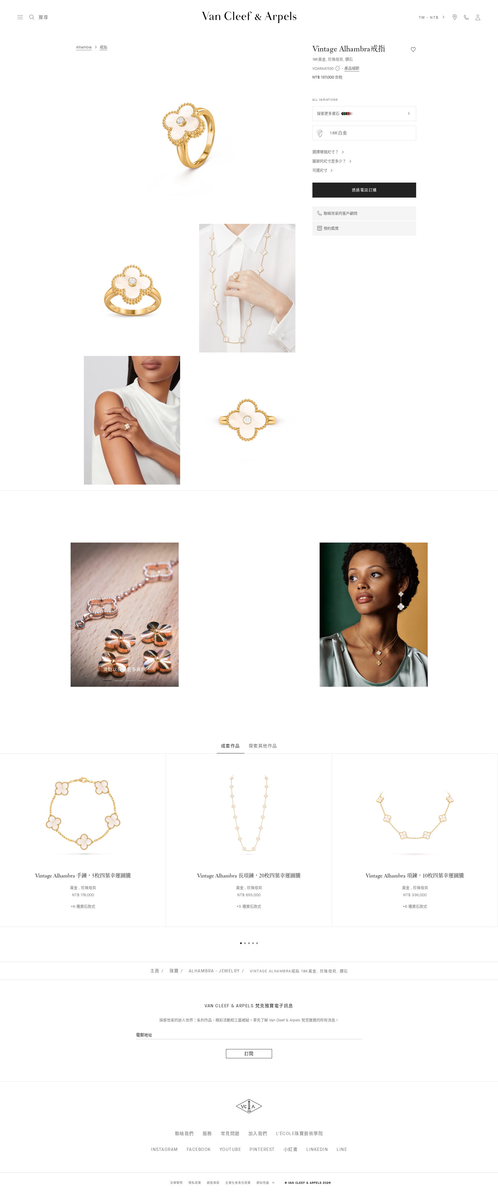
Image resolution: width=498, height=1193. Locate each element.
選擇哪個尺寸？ (325, 151)
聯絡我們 (184, 1133)
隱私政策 (194, 1183)
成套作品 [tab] (230, 746)
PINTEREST (262, 1149)
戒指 (103, 47)
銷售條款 (213, 1183)
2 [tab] (118, 680)
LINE (342, 1149)
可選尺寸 (319, 170)
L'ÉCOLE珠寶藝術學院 (299, 1133)
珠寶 (174, 971)
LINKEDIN (317, 1149)
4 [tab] (141, 680)
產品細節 (351, 68)
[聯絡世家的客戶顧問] (466, 17)
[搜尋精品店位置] (455, 17)
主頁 (155, 971)
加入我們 (257, 1133)
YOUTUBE (230, 1149)
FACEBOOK (199, 1149)
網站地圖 (263, 1183)
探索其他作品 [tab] (263, 746)
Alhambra (84, 47)
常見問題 (230, 1133)
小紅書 (291, 1149)
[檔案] (478, 17)
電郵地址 (144, 1035)
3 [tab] (130, 680)
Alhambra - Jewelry (214, 971)
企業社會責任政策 (238, 1183)
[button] (191, 134)
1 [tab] (107, 680)
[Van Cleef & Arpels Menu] (20, 17)
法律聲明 (176, 1183)
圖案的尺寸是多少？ (329, 161)
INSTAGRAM (164, 1149)
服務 (207, 1133)
